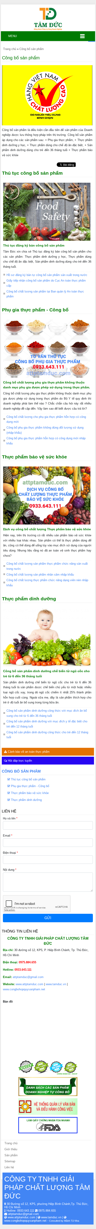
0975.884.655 (47, 1210)
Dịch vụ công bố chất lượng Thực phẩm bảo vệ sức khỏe (47, 529)
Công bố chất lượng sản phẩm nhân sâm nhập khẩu (40, 574)
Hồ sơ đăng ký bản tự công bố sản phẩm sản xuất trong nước (46, 275)
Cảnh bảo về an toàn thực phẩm (28, 751)
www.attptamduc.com (29, 984)
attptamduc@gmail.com (28, 977)
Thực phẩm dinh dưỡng (29, 598)
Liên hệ (9, 1167)
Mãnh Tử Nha (71, 1220)
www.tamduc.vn (56, 984)
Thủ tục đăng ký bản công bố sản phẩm (33, 245)
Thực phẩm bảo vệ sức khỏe (34, 456)
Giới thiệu (10, 1149)
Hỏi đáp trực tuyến (19, 760)
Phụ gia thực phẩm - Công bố (35, 309)
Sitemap (9, 1161)
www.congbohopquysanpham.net (24, 989)
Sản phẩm (11, 1155)
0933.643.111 (25, 1210)
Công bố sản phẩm (21, 771)
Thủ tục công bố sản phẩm (32, 173)
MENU (11, 36)
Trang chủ (10, 1143)
